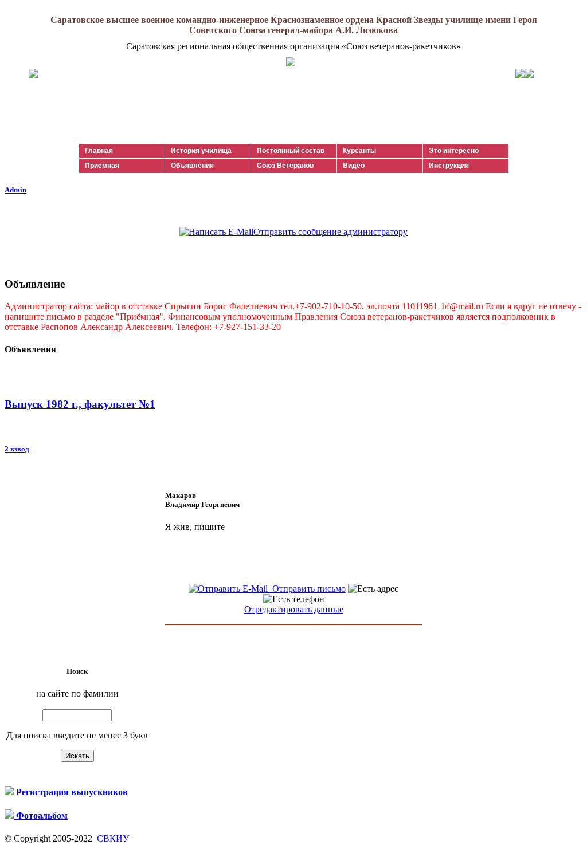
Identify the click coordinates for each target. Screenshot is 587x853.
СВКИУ (112, 838)
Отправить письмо (307, 588)
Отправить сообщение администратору (330, 232)
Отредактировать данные (293, 609)
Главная (99, 151)
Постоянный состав (290, 151)
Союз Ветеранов (285, 166)
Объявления (192, 166)
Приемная (102, 166)
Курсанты (359, 151)
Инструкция (449, 166)
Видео (354, 166)
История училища (201, 151)
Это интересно (454, 151)
